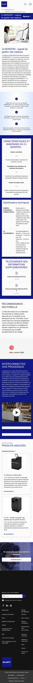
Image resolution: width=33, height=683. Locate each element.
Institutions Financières (8, 614)
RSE (3, 634)
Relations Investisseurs (24, 622)
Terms (22, 678)
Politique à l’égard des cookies (16, 681)
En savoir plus (8, 491)
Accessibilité (11, 675)
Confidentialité (20, 675)
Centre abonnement (13, 678)
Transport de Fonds (7, 628)
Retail (3, 618)
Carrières (23, 614)
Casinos (4, 625)
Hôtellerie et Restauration (8, 621)
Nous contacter (25, 618)
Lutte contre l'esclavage (8, 638)
